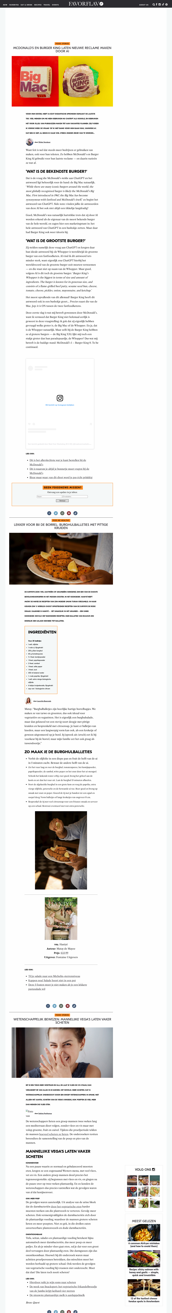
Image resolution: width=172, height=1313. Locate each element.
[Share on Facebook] (49, 514)
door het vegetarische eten (66, 1206)
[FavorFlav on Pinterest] (166, 5)
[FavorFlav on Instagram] (159, 5)
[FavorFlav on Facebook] (156, 5)
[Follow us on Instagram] (62, 514)
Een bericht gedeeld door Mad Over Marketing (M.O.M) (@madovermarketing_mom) (62, 444)
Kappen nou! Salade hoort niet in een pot (52, 980)
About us (144, 5)
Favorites (14, 5)
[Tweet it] (56, 514)
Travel (47, 5)
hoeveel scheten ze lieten (53, 1134)
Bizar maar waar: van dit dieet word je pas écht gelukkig (61, 477)
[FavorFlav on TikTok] (163, 5)
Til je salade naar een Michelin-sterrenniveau (54, 976)
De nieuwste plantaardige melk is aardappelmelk (57, 1295)
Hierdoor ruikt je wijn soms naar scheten (53, 1282)
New (5, 5)
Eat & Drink (26, 5)
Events (55, 5)
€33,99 (64, 953)
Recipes (38, 5)
